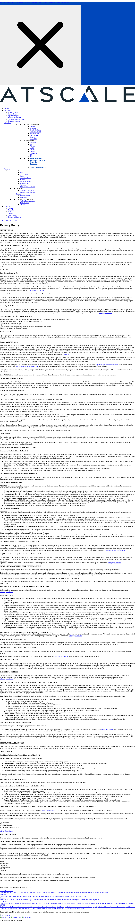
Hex (31, 157)
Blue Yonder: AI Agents (42, 903)
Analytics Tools (30, 140)
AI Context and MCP (23, 892)
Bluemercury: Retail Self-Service (23, 903)
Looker (32, 148)
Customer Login (27, 900)
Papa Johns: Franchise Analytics (60, 903)
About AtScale (5, 900)
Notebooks (33, 162)
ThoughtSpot (34, 153)
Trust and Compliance (92, 900)
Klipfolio (32, 149)
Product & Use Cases (6, 891)
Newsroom (47, 900)
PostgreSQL (33, 139)
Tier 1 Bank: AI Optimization (97, 903)
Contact (10, 208)
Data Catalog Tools (36, 158)
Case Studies (24, 174)
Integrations (7, 123)
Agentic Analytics (13, 116)
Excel (31, 144)
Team (9, 212)
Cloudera (32, 137)
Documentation (18, 896)
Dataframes (33, 164)
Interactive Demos (25, 178)
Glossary (22, 204)
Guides (22, 176)
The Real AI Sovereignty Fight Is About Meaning (95, 907)
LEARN (2, 905)
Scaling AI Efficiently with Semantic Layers (66, 907)
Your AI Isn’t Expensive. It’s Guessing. (73, 908)
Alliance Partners (25, 195)
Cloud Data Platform (32, 124)
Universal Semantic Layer (8, 892)
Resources (7, 169)
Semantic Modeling (14, 121)
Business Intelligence (14, 117)
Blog (21, 172)
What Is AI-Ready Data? (14, 908)
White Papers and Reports (79, 896)
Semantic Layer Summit (27, 192)
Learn (17, 171)
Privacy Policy (61, 900)
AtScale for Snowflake (89, 892)
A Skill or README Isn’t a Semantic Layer (14, 907)
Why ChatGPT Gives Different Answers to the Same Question (41, 908)
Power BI (33, 142)
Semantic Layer (13, 112)
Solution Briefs (24, 183)
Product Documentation (27, 201)
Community (19, 188)
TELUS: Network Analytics (79, 903)
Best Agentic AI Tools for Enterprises (40, 907)
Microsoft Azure (35, 133)
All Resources (4, 896)
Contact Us (18, 900)
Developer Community (27, 190)
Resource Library (25, 181)
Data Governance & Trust (16, 119)
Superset (32, 151)
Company (7, 206)
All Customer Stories (6, 903)
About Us (11, 210)
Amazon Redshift (35, 132)
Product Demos (24, 203)
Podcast (22, 179)
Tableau (32, 146)
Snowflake (33, 126)
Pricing (106, 892)
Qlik (31, 155)
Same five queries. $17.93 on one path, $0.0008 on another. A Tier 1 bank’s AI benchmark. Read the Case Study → (36, 2)
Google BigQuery (35, 130)
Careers (10, 213)
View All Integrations (37, 167)
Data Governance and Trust (50, 892)
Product (6, 108)
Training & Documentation (24, 199)
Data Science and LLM (37, 160)
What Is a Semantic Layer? (119, 907)
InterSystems (34, 135)
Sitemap (82, 900)
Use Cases (7, 110)
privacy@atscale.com (37, 290)
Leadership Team (38, 900)
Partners (18, 194)
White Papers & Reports (27, 187)
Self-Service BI (64, 892)
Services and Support (14, 217)
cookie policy (67, 354)
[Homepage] (4, 107)
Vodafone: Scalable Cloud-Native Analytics (120, 903)
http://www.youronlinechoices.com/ (107, 364)
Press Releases (12, 215)
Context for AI (12, 114)
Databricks (33, 128)
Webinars (23, 185)
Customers (3, 901)
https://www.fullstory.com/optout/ (115, 550)
